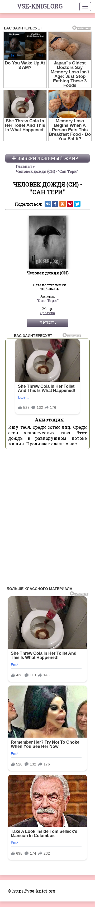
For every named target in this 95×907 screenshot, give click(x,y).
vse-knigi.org (40, 6)
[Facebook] (55, 204)
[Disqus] (47, 519)
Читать (47, 322)
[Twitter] (77, 204)
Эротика (47, 313)
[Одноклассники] (62, 204)
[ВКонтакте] (48, 204)
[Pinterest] (70, 204)
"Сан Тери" (47, 301)
